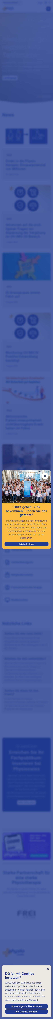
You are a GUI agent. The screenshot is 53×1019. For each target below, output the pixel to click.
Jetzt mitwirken (26, 544)
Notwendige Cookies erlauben (26, 1006)
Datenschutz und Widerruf (24, 1000)
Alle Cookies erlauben (27, 1011)
